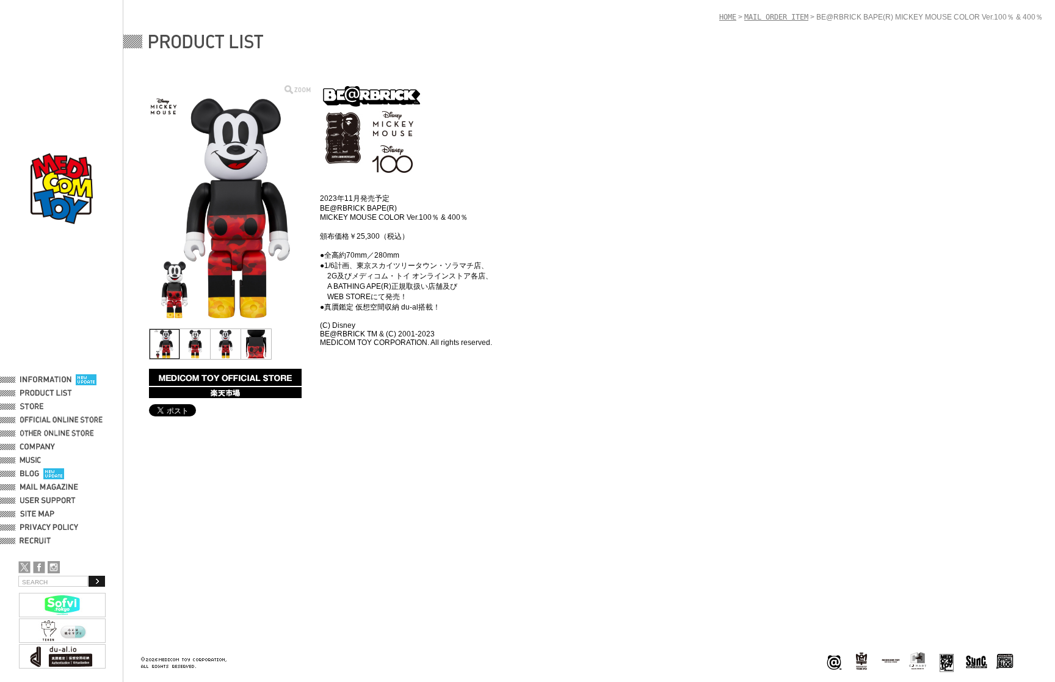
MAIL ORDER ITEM (776, 17)
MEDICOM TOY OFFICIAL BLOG (1005, 661)
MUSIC (32, 460)
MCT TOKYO (891, 660)
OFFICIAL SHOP (47, 406)
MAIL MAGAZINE (49, 487)
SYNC (976, 661)
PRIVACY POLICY (49, 527)
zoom (298, 89)
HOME (727, 17)
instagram (54, 567)
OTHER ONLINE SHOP (58, 433)
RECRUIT (38, 540)
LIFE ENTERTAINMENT (947, 661)
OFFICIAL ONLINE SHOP (62, 420)
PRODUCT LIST (46, 393)
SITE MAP (37, 514)
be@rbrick (834, 661)
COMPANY (38, 446)
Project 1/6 (861, 661)
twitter (24, 567)
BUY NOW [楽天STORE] (225, 392)
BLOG (29, 473)
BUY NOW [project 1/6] (225, 377)
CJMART (917, 660)
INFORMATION (45, 379)
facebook (39, 567)
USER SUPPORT (48, 500)
